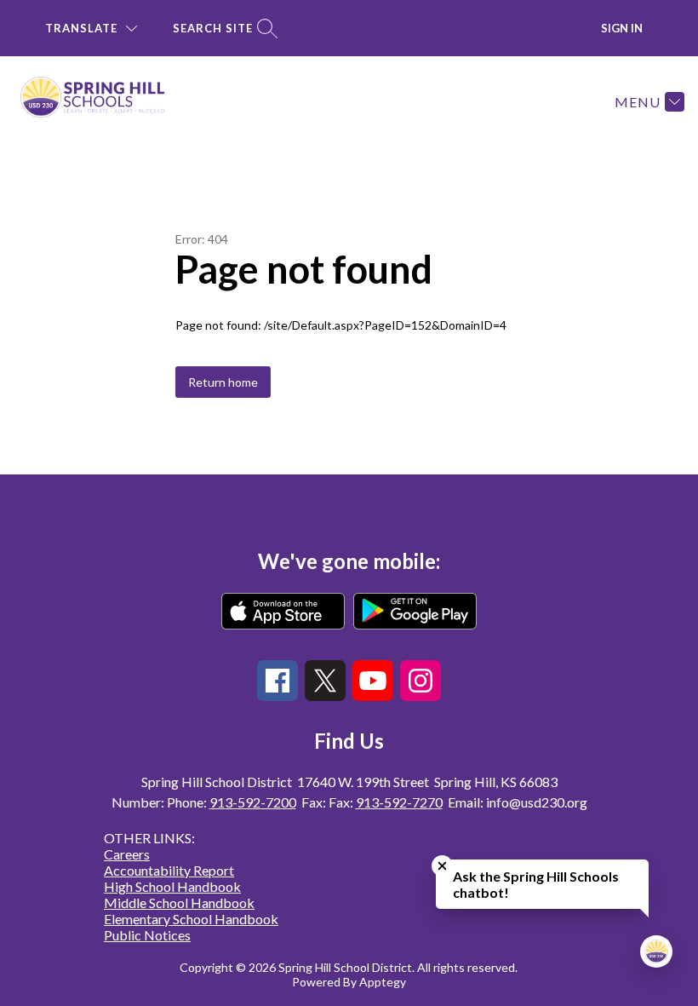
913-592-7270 (399, 802)
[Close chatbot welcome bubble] (442, 866)
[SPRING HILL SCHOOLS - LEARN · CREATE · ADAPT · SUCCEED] (103, 101)
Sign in (622, 28)
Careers (127, 854)
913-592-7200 (252, 802)
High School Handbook (172, 886)
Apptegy (382, 981)
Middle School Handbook (179, 902)
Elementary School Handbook (191, 919)
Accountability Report (169, 870)
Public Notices (147, 935)
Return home (223, 382)
